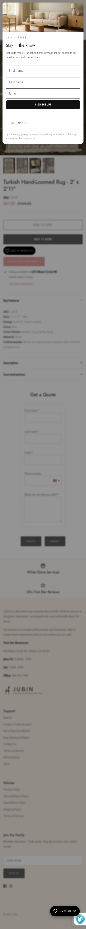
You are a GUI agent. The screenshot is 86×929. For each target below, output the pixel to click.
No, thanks (19, 122)
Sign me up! (43, 104)
